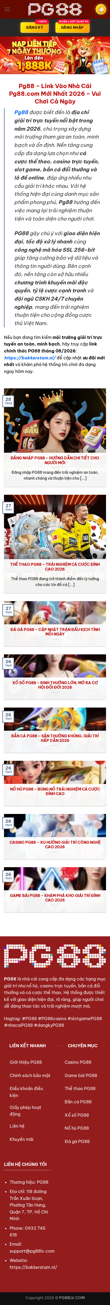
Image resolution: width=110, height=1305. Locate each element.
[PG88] (55, 9)
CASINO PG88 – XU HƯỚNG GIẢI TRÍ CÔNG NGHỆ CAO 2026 (55, 845)
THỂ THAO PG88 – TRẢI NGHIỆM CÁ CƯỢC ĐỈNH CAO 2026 (55, 567)
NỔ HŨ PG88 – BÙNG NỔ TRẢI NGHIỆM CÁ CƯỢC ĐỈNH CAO (55, 791)
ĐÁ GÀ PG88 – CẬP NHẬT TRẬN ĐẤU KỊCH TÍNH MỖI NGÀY (55, 632)
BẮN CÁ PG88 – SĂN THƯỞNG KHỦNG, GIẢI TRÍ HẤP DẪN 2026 (55, 738)
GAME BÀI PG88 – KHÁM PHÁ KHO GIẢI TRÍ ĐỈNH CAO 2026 (55, 898)
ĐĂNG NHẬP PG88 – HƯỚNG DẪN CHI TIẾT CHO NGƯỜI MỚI (55, 460)
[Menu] (7, 9)
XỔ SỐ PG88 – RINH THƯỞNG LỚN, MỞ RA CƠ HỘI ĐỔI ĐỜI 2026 (55, 685)
